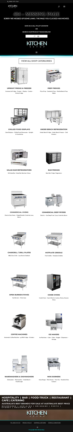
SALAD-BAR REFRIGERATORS (19, 170)
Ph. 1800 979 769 (15, 422)
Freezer (27, 88)
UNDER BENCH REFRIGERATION (53, 129)
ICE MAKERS (54, 334)
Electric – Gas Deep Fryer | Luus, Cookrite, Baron (53, 215)
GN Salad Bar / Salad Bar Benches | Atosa (19, 173)
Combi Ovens (54, 295)
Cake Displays (9, 132)
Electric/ (7, 215)
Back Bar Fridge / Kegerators (54, 173)
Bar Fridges (54, 170)
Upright (30, 132)
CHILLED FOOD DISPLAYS (19, 129)
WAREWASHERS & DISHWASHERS (19, 377)
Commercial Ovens (19, 212)
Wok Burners (53, 377)
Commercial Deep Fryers (54, 212)
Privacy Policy (27, 422)
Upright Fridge (14, 88)
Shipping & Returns (40, 422)
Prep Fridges (54, 88)
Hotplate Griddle (53, 253)
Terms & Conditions (54, 422)
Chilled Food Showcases (21, 132)
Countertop (20, 134)
